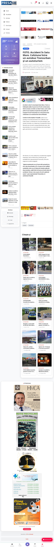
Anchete (8, 18)
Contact (8, 29)
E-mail (11, 220)
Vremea (8, 33)
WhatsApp (11, 216)
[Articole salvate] (39, 3)
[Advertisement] (37, 143)
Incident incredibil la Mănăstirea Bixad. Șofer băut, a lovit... (13, 192)
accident (24, 225)
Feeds (27, 539)
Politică (7, 22)
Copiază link (11, 223)
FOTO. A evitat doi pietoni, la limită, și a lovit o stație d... (13, 147)
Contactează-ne (27, 529)
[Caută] (31, 3)
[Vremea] (43, 3)
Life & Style (8, 25)
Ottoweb (31, 534)
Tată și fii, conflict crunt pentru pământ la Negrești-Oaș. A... (13, 155)
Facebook (11, 213)
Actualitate (8, 14)
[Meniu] (51, 3)
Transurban (31, 225)
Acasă (7, 11)
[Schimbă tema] (47, 3)
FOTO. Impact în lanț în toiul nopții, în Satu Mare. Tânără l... (13, 81)
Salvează (48, 48)
